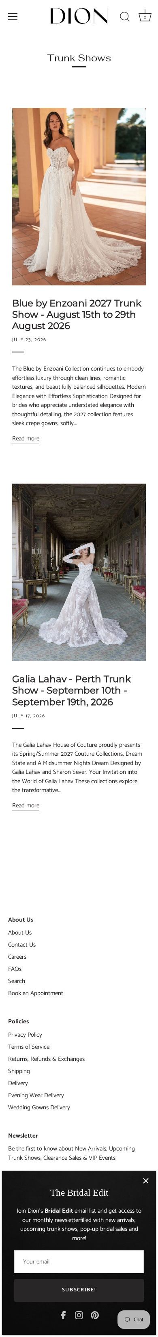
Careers (17, 957)
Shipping (19, 1071)
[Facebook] (63, 1315)
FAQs (14, 969)
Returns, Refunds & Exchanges (46, 1059)
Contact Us (22, 945)
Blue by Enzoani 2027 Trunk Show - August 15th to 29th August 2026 (76, 314)
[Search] (125, 18)
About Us (20, 933)
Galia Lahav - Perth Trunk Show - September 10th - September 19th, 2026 (71, 690)
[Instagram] (79, 1315)
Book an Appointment (35, 993)
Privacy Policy (25, 1035)
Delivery (18, 1083)
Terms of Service (28, 1047)
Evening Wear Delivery (36, 1095)
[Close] (146, 1181)
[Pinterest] (95, 1315)
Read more (25, 439)
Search (16, 981)
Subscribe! (79, 1290)
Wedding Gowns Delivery (39, 1107)
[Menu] (13, 16)
